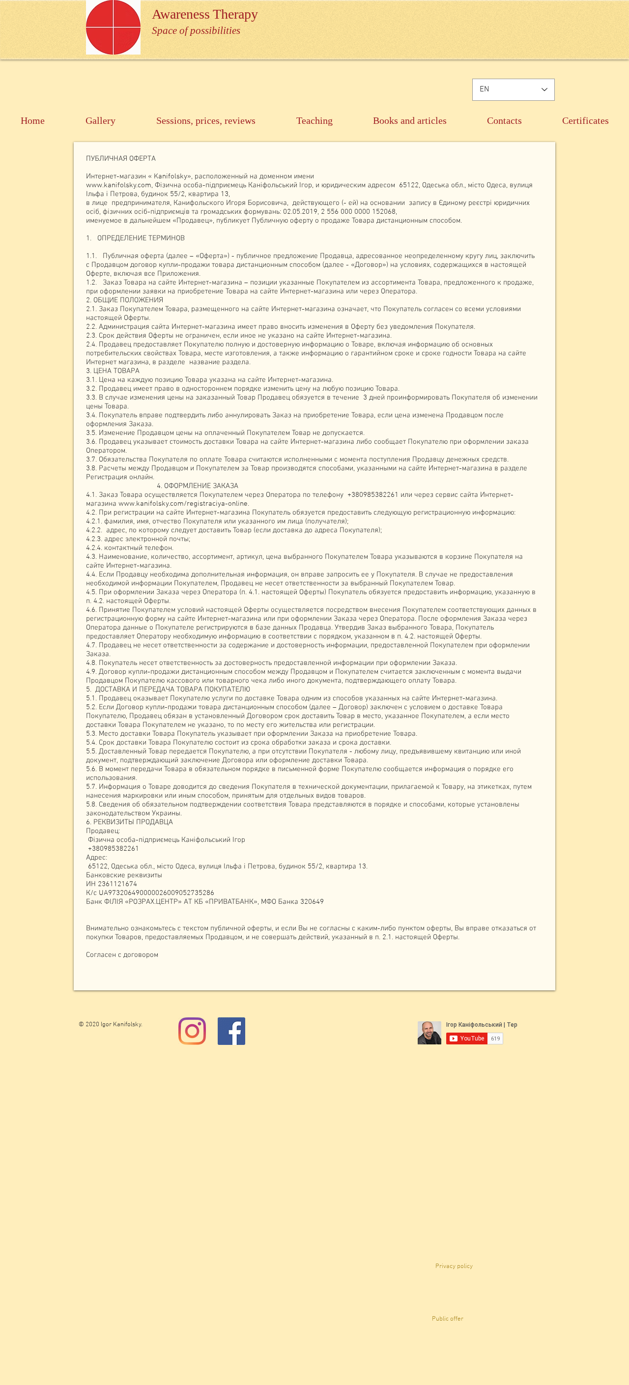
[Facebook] (231, 1031)
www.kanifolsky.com (118, 185)
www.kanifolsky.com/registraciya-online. (183, 503)
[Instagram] (192, 1031)
